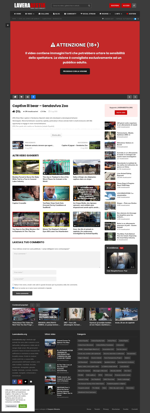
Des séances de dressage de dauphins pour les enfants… (126, 215)
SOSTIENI (132, 14)
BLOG (57, 14)
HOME (18, 14)
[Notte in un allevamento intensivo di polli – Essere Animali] (110, 226)
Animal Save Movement (85, 345)
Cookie (125, 409)
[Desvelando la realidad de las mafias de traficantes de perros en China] (110, 166)
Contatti (135, 409)
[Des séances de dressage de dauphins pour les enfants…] (110, 216)
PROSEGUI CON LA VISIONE (75, 71)
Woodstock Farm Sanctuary (87, 392)
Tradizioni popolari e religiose (116, 383)
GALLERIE (45, 14)
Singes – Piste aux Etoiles (126, 203)
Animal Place (112, 341)
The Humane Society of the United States (91, 383)
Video (104, 388)
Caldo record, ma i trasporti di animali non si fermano (64, 379)
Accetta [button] (23, 406)
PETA (100, 375)
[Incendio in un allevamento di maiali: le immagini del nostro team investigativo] (110, 155)
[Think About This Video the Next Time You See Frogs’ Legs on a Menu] (23, 314)
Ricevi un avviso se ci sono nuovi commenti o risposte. (33, 288)
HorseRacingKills (95, 362)
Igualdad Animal (110, 362)
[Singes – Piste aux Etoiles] (110, 206)
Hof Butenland (82, 362)
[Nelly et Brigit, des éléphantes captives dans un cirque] (86, 167)
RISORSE (105, 14)
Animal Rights (123, 341)
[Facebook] (14, 382)
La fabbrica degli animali (109, 366)
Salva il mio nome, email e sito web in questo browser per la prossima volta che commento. (46, 285)
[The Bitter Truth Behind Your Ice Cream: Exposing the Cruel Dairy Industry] (110, 236)
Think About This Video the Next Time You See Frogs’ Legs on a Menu (22, 324)
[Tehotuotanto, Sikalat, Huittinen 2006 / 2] (110, 135)
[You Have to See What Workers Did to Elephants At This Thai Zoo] (26, 219)
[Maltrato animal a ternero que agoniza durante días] (33, 146)
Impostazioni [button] (11, 406)
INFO (118, 14)
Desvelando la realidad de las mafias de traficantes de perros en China (127, 165)
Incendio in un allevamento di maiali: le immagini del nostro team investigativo (127, 154)
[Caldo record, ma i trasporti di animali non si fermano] (50, 380)
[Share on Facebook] (33, 97)
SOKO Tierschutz (109, 379)
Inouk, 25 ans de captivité (125, 323)
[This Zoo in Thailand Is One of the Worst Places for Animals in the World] (56, 167)
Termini (97, 409)
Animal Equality (83, 341)
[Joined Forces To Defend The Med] (50, 343)
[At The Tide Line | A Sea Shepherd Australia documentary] (50, 367)
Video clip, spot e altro (116, 388)
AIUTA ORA (120, 113)
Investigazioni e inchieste (126, 362)
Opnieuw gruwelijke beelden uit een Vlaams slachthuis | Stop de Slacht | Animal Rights (100, 324)
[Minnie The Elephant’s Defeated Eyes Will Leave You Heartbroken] (56, 219)
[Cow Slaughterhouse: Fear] (121, 261)
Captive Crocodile (19, 203)
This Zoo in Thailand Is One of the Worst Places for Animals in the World (56, 179)
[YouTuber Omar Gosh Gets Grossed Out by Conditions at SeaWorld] (56, 193)
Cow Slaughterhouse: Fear (117, 271)
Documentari (131, 353)
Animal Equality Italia (97, 341)
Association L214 (108, 349)
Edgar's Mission (83, 358)
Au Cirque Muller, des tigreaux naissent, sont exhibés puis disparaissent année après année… (86, 205)
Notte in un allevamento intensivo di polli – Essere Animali (126, 225)
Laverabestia (124, 366)
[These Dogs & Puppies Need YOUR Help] (110, 186)
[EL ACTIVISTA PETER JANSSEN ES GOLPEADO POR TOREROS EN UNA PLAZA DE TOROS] (50, 353)
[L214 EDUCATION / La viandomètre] (110, 196)
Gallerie (127, 358)
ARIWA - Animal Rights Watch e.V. (88, 349)
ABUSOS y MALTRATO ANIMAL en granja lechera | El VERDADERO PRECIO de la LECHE (49, 324)
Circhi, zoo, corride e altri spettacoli (29, 18)
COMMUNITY (71, 14)
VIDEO (30, 14)
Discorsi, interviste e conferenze (114, 353)
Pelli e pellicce (90, 375)
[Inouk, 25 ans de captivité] (126, 314)
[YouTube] (20, 382)
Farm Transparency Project (113, 358)
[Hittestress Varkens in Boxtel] (110, 145)
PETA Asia (108, 375)
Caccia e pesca (122, 349)
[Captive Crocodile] (26, 193)
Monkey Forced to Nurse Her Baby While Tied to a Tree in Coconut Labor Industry (25, 179)
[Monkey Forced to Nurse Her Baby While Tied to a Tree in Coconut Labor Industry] (26, 167)
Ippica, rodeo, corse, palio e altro (88, 366)
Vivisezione (130, 388)
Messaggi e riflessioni (100, 371)
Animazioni (120, 345)
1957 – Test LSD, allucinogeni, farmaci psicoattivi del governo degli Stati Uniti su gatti (74, 324)
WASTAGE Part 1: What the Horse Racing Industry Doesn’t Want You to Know (64, 391)
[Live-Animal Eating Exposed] (110, 176)
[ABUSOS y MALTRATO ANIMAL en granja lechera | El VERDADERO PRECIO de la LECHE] (49, 314)
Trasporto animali (83, 388)
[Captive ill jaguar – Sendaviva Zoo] (79, 146)
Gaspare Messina (54, 409)
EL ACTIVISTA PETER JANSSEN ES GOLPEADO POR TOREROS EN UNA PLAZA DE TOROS (65, 354)
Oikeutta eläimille (115, 371)
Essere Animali (96, 358)
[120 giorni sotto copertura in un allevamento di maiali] (110, 126)
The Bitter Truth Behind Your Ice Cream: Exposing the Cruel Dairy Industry (126, 236)
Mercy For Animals (84, 371)
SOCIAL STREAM (89, 14)
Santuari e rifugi (83, 379)
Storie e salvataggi (123, 379)
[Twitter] (25, 382)
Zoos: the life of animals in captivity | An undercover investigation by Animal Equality (85, 231)
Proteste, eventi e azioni (122, 375)
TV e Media (95, 388)
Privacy (106, 409)
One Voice (127, 371)
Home (14, 18)
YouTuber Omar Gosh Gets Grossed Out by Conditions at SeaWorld (54, 205)
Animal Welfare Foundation (104, 345)
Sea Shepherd (95, 379)
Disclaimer (116, 409)
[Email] (31, 382)
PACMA (80, 375)
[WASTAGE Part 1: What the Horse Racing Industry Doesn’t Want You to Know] (50, 390)
